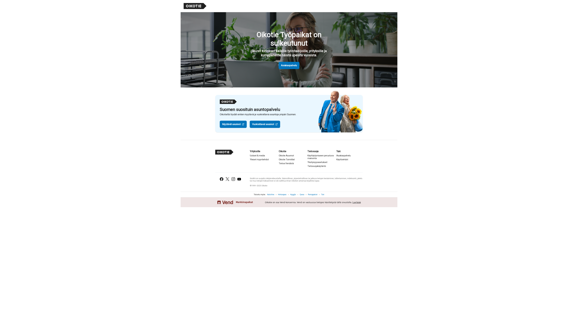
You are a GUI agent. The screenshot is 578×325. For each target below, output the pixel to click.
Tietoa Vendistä (286, 163)
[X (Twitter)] (227, 179)
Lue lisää (357, 202)
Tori (322, 194)
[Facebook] (221, 179)
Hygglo (293, 194)
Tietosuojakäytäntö (317, 166)
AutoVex (270, 194)
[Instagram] (233, 179)
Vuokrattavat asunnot (263, 124)
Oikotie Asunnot (286, 155)
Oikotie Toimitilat (287, 159)
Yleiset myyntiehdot (259, 159)
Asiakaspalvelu (289, 65)
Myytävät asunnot (231, 124)
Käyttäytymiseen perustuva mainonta (321, 156)
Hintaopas (282, 194)
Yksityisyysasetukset (317, 162)
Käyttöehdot (342, 159)
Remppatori (312, 194)
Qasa (302, 194)
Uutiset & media (257, 155)
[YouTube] (239, 179)
